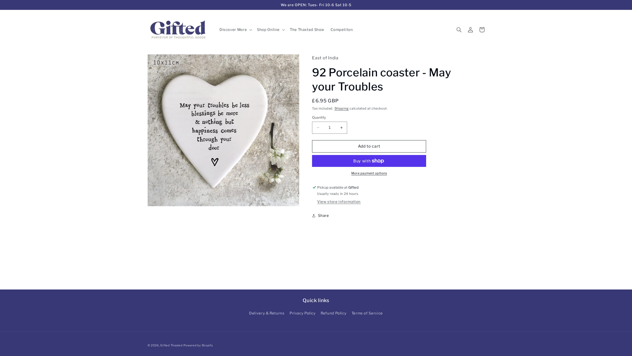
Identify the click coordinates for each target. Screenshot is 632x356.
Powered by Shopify (198, 345)
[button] (235, 29)
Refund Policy (333, 313)
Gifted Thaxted (171, 345)
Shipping (342, 108)
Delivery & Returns (266, 313)
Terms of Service (367, 313)
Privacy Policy (303, 313)
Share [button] (323, 215)
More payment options (369, 173)
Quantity (319, 117)
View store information (339, 202)
